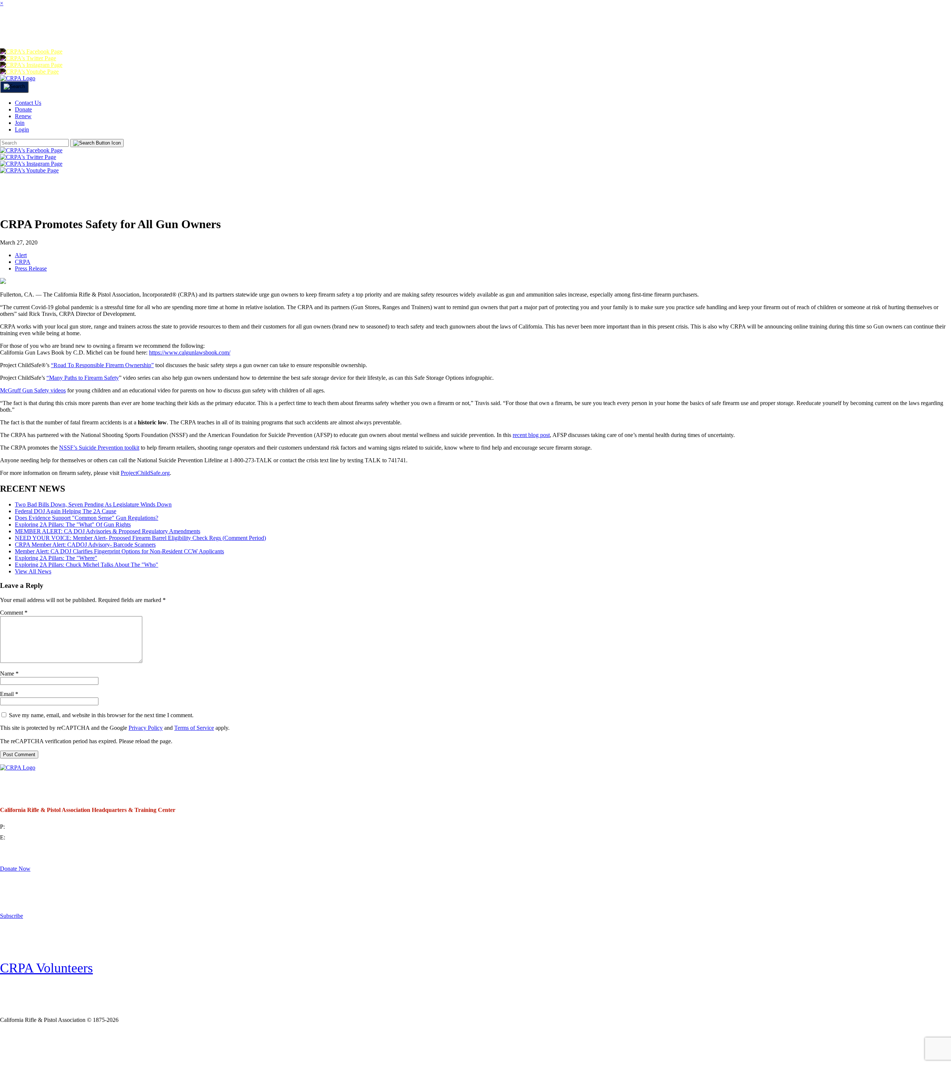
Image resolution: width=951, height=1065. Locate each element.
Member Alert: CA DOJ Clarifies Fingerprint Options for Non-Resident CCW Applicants (119, 551)
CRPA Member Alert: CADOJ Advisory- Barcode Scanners (85, 544)
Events (346, 27)
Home (15, 27)
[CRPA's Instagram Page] (31, 65)
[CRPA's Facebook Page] (31, 51)
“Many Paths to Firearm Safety (82, 378)
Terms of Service (194, 728)
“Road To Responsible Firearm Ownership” (102, 365)
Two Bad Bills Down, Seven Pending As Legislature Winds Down (93, 504)
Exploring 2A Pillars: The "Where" (56, 558)
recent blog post (531, 435)
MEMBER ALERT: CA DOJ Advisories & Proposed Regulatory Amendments (107, 531)
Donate (603, 27)
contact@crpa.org (27, 837)
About (64, 27)
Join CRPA (48, 1044)
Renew (658, 27)
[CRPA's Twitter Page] (28, 58)
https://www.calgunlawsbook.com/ (189, 352)
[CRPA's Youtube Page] (29, 71)
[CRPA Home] (17, 78)
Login (750, 27)
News (295, 27)
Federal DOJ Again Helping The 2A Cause (65, 511)
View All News (33, 571)
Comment (13, 612)
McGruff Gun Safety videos (33, 390)
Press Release (31, 268)
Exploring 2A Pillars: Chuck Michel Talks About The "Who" (86, 564)
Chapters (165, 27)
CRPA (22, 262)
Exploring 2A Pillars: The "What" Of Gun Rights (73, 524)
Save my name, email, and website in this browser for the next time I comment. (101, 715)
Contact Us (28, 103)
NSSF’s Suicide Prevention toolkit (99, 447)
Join (111, 27)
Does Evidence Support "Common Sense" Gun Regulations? (86, 518)
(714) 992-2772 (24, 826)
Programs (237, 27)
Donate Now (15, 868)
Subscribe (11, 916)
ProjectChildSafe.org (145, 473)
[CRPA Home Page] (17, 767)
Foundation (534, 27)
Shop (471, 27)
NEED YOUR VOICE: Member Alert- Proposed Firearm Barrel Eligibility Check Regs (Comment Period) (140, 538)
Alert (21, 255)
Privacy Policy (146, 728)
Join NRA (122, 1044)
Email (9, 694)
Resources (411, 27)
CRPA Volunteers (46, 968)
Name (9, 673)
